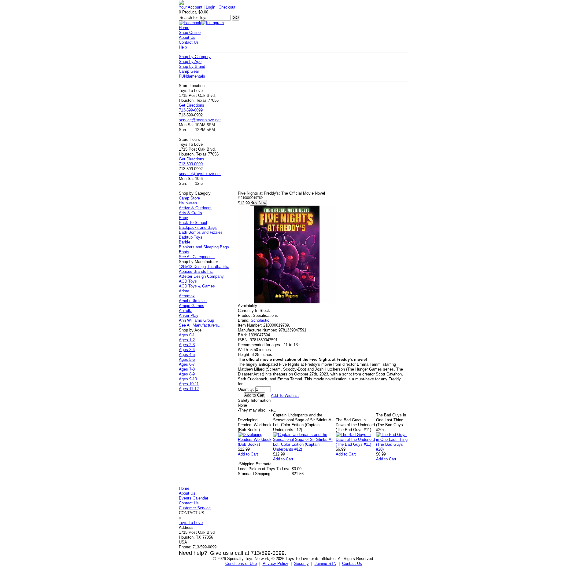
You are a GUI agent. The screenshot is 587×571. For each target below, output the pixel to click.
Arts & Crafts (190, 212)
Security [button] (301, 563)
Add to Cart (248, 454)
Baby (183, 217)
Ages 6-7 (187, 364)
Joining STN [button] (325, 563)
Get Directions (191, 105)
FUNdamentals (192, 76)
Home (184, 27)
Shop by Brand (192, 66)
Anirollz (185, 310)
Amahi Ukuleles (193, 300)
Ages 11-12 (189, 388)
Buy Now (258, 202)
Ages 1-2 (187, 340)
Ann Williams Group (196, 320)
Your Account (190, 7)
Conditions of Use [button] (241, 563)
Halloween (188, 203)
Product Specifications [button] (258, 315)
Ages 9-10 (188, 379)
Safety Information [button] (254, 400)
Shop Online (190, 32)
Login (210, 7)
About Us (187, 37)
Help (183, 47)
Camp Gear (189, 71)
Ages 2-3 (187, 344)
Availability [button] (247, 305)
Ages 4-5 (187, 354)
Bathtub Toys (190, 237)
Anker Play (188, 315)
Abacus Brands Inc (196, 271)
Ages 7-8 (187, 369)
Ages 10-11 (189, 384)
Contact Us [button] (352, 563)
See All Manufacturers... (200, 325)
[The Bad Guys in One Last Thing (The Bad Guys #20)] (392, 449)
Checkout (227, 7)
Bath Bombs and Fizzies (201, 232)
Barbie (184, 242)
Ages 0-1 (187, 335)
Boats (184, 252)
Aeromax (187, 296)
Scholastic (260, 320)
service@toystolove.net (200, 120)
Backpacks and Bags (198, 227)
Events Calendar (193, 498)
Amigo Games (191, 305)
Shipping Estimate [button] (254, 464)
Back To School (193, 222)
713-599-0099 (191, 110)
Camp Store (189, 198)
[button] (287, 254)
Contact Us (189, 42)
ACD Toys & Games (197, 286)
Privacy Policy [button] (275, 563)
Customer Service (195, 508)
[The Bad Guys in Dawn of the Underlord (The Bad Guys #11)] (356, 444)
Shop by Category (195, 56)
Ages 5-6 (187, 359)
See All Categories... (197, 256)
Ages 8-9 (187, 374)
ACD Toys (188, 281)
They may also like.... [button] (258, 410)
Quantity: (246, 389)
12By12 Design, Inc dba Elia (204, 266)
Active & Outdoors (195, 208)
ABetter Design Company (201, 276)
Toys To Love (191, 522)
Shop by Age (190, 61)
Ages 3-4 (187, 349)
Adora (184, 291)
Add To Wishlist (285, 395)
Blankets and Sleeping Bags (204, 247)
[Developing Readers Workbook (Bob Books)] (255, 444)
